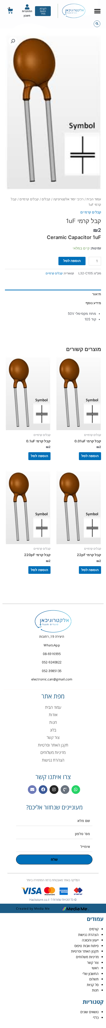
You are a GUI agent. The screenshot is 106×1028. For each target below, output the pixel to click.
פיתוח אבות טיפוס (86, 945)
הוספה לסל (72, 261)
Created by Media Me (33, 908)
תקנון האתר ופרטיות (85, 951)
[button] (97, 11)
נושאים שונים (89, 1011)
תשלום (94, 979)
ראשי (95, 968)
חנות (95, 990)
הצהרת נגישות (88, 934)
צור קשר (93, 962)
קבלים (46, 199)
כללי (96, 1017)
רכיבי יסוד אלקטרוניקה (68, 199)
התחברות (27, 11)
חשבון (27, 15)
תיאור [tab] (96, 294)
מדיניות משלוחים (87, 956)
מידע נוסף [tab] (93, 303)
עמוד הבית (94, 199)
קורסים (94, 929)
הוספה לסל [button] (90, 456)
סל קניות (93, 984)
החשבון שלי (91, 973)
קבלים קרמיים (29, 199)
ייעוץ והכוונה (90, 940)
